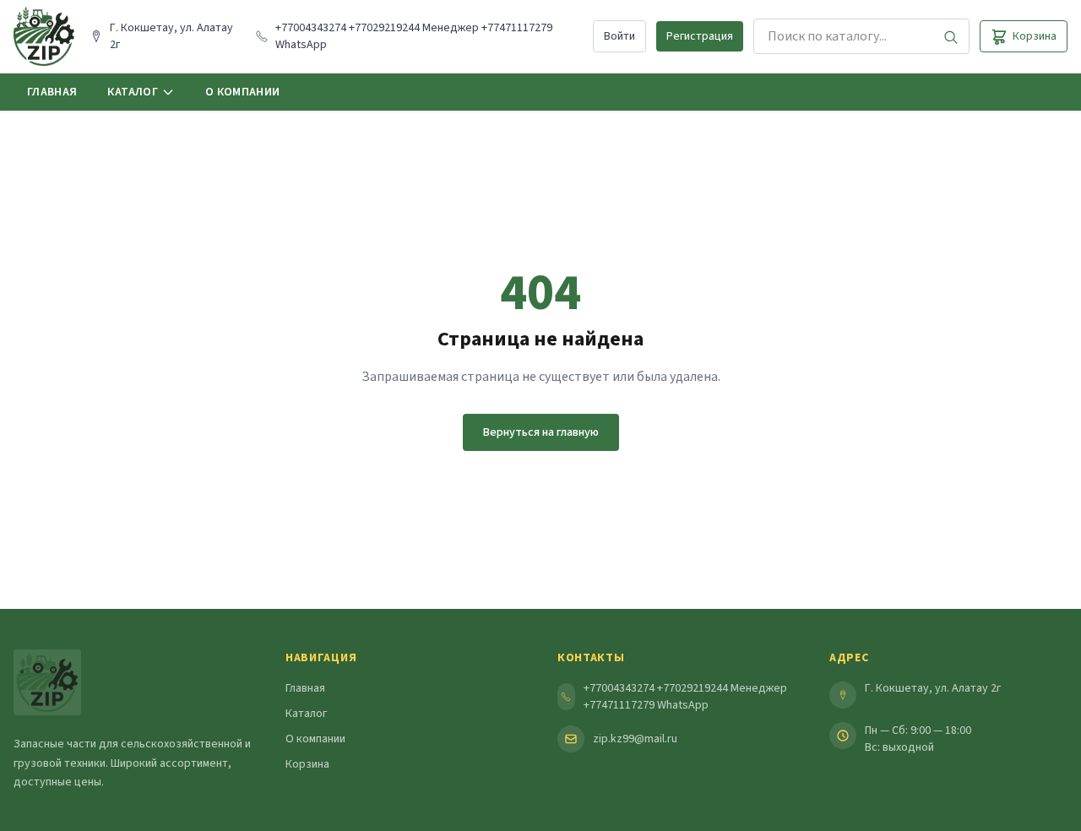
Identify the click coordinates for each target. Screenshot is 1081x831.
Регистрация (699, 36)
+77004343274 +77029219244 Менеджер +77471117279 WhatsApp (685, 697)
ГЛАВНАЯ (52, 92)
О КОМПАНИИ (242, 92)
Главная (305, 688)
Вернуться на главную (541, 432)
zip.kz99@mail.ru (635, 739)
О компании (315, 739)
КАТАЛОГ (132, 92)
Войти (619, 36)
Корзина (307, 764)
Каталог (306, 713)
